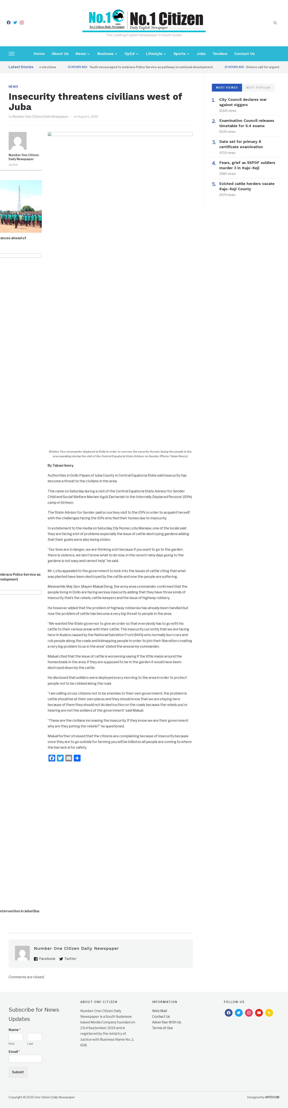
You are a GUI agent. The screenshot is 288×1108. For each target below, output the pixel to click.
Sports (180, 53)
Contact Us (244, 53)
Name (15, 1030)
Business (105, 53)
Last (30, 1043)
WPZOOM (272, 1097)
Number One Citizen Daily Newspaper (40, 116)
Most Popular (258, 87)
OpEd (130, 53)
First (11, 1043)
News (80, 53)
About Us (60, 53)
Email (14, 1052)
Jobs (201, 53)
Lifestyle (154, 53)
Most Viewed (227, 87)
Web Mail (159, 1011)
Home (39, 53)
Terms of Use (162, 1028)
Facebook (47, 959)
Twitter (70, 959)
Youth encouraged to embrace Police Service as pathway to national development (139, 67)
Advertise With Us (166, 1022)
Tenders (220, 53)
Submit (18, 1072)
